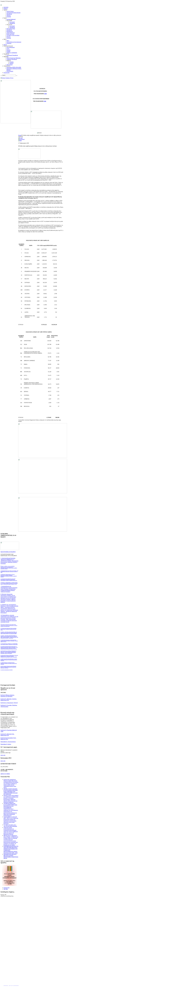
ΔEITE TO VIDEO (5, 773)
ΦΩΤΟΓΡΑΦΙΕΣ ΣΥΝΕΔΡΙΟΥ (8, 551)
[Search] (1, 75)
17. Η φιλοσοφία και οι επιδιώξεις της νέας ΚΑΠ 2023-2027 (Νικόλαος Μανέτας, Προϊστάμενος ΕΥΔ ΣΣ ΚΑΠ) (9, 644)
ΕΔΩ (45, 93)
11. (9, 625)
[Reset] (16, 75)
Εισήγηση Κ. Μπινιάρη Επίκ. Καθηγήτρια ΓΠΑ (7, 734)
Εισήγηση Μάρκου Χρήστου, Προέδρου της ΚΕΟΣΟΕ (7, 695)
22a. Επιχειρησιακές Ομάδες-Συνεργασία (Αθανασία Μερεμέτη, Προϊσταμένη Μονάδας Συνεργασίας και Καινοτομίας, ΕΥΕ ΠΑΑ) (8, 667)
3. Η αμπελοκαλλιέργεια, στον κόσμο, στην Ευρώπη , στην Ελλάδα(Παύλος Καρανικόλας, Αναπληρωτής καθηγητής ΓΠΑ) (9, 571)
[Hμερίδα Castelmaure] (9, 885)
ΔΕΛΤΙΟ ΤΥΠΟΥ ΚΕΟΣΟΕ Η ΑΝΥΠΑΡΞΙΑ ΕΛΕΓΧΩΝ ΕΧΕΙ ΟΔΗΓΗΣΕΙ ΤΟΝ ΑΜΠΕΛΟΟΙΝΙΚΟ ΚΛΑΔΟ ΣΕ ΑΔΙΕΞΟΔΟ (11, 791)
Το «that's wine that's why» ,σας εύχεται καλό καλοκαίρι (10, 825)
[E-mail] (20, 138)
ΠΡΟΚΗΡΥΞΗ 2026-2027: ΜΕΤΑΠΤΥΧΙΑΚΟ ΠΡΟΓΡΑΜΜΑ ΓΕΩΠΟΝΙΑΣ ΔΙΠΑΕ (11, 856)
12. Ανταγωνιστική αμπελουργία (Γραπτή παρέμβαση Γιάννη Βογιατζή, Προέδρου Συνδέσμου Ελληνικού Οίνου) (8, 629)
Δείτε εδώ (3, 755)
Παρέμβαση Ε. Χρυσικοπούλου (8, 741)
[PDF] (20, 140)
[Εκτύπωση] (21, 139)
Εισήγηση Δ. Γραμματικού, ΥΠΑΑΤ (9, 702)
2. (9, 567)
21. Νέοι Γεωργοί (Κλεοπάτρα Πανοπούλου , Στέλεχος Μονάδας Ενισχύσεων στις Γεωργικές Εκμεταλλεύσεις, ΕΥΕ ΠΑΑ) (9, 660)
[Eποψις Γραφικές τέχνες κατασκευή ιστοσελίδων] (7, 78)
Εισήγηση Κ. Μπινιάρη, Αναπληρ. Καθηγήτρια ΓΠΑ (9, 699)
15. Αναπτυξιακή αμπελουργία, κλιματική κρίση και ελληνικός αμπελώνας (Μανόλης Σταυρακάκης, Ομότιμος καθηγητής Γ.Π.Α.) (9, 641)
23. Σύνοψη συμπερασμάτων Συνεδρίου (7, 669)
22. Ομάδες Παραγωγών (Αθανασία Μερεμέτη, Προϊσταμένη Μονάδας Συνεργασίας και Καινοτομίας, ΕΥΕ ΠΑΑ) (9, 663)
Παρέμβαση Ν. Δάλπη (6, 744)
